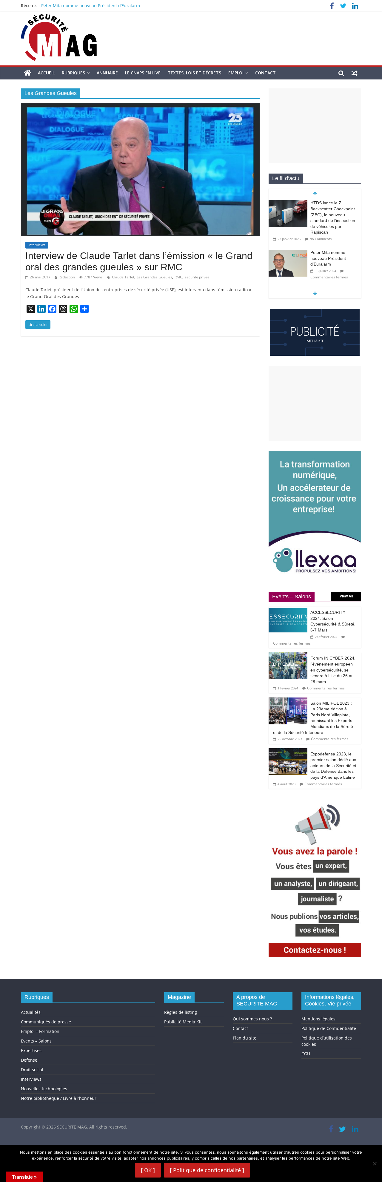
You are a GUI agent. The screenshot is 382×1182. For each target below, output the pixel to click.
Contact (265, 73)
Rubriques (73, 73)
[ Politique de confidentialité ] (207, 1170)
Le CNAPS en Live (143, 73)
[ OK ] (148, 1170)
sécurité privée (197, 277)
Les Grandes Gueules (154, 277)
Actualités (31, 1012)
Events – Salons (36, 1041)
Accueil (46, 73)
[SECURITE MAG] (27, 73)
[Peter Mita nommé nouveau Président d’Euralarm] (288, 203)
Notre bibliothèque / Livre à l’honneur (58, 1098)
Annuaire (107, 73)
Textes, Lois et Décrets (194, 73)
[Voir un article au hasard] (354, 73)
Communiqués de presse (46, 1022)
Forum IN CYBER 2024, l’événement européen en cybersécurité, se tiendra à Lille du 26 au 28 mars (332, 670)
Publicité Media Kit (183, 1022)
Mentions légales (318, 1019)
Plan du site (244, 1038)
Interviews (36, 244)
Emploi (236, 73)
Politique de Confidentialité (328, 1028)
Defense (29, 1060)
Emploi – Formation (40, 1031)
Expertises (31, 1050)
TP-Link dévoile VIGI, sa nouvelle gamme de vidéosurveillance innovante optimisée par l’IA (333, 253)
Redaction (66, 277)
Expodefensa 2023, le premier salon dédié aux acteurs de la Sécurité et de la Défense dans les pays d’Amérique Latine (333, 766)
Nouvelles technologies (44, 1088)
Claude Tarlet (123, 277)
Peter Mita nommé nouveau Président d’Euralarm (328, 208)
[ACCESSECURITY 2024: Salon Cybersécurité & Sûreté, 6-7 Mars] (288, 610)
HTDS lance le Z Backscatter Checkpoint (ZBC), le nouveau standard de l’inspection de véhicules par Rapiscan (150, 5)
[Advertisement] (315, 125)
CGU (305, 1054)
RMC (178, 277)
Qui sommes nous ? (252, 1019)
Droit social (32, 1069)
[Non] (375, 1163)
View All (346, 596)
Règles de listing (180, 1012)
